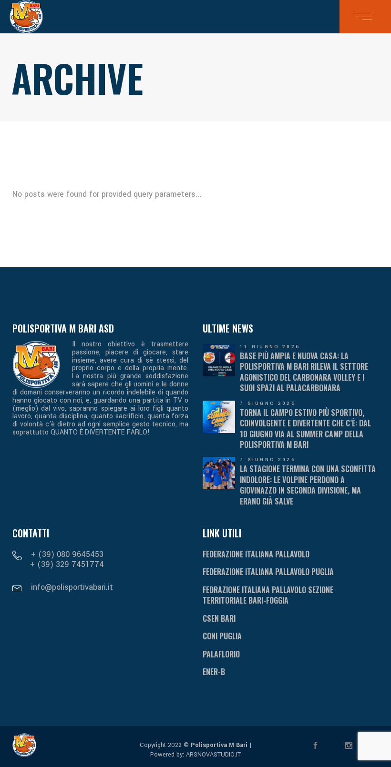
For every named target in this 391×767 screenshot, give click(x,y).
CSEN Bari (219, 618)
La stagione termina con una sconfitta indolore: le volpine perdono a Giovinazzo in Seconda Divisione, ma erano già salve (308, 484)
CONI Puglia (222, 636)
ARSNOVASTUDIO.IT (212, 754)
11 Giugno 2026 (270, 346)
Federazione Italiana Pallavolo (256, 554)
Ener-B (214, 671)
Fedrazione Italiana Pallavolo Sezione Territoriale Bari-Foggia (268, 595)
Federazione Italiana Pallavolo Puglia (268, 571)
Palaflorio (221, 654)
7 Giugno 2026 (268, 403)
